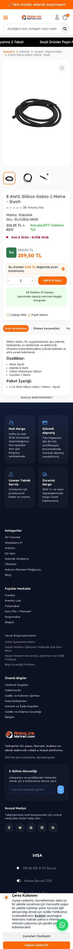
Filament (10, 564)
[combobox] (36, 29)
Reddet (40, 916)
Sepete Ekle (52, 280)
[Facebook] (9, 827)
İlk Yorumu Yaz (33, 207)
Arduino (10, 548)
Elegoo (9, 622)
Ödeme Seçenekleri (46, 328)
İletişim (9, 717)
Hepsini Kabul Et (36, 945)
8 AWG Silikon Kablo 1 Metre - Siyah (29, 54)
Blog (8, 574)
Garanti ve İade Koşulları (21, 706)
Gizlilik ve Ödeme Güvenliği (23, 711)
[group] (36, 113)
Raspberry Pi (13, 542)
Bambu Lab (13, 600)
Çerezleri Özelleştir (36, 936)
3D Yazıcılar (12, 537)
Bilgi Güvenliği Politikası (20, 664)
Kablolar (24, 51)
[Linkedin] (53, 827)
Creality (10, 595)
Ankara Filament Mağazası (23, 569)
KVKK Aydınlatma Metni (20, 641)
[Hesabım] (57, 17)
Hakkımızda (13, 690)
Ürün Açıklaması (16, 328)
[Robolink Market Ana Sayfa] (36, 735)
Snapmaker (12, 616)
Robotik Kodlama (17, 558)
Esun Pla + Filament (18, 611)
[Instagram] (42, 827)
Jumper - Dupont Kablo (48, 51)
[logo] (31, 17)
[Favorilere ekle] (62, 68)
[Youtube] (31, 827)
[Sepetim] (64, 17)
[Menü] (5, 18)
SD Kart (10, 553)
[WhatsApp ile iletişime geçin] (62, 925)
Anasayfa (9, 51)
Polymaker (12, 606)
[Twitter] (20, 827)
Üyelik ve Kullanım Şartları (22, 695)
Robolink (25, 215)
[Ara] (65, 29)
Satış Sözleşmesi (16, 701)
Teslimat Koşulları (16, 684)
